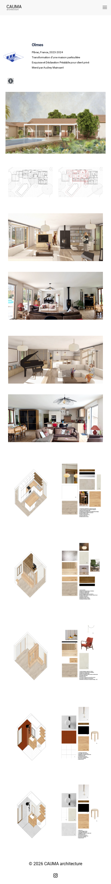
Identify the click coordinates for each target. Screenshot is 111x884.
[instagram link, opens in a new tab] (55, 874)
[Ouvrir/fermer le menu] (105, 7)
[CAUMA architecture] (14, 7)
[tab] (5, 81)
